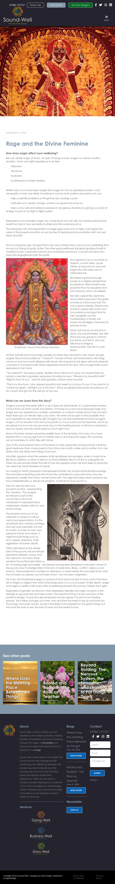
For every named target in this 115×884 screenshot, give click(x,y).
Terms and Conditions (79, 877)
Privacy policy (99, 877)
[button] (106, 18)
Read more (76, 756)
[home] (17, 14)
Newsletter (56, 5)
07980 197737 (99, 731)
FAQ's (94, 780)
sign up (74, 810)
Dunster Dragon (81, 5)
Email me (35, 5)
